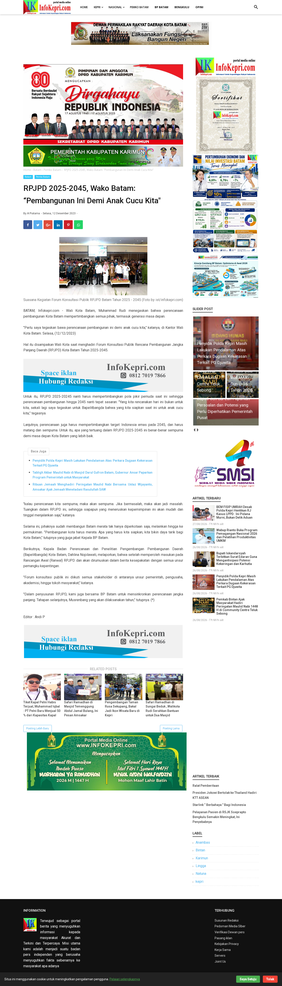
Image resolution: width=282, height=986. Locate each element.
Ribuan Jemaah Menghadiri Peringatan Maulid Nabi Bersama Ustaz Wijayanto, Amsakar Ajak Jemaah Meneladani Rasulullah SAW (92, 487)
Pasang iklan (223, 938)
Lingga (201, 866)
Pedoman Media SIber (230, 926)
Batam (28, 177)
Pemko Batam (139, 7)
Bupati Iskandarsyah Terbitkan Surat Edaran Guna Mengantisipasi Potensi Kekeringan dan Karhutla (236, 558)
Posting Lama (171, 728)
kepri (199, 881)
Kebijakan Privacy (227, 944)
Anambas (203, 842)
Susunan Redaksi (227, 920)
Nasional (115, 7)
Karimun (202, 858)
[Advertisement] (226, 697)
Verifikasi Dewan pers (230, 932)
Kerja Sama (223, 950)
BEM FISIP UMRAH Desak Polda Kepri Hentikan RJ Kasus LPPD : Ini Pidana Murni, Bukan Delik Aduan (234, 512)
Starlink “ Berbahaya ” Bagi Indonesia (219, 805)
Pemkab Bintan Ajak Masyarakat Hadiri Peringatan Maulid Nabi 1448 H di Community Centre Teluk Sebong (237, 606)
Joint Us (220, 961)
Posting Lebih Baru (37, 728)
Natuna (201, 873)
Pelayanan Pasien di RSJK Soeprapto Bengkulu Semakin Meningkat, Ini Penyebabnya (219, 817)
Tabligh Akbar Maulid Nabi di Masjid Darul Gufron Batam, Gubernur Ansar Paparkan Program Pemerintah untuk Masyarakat (92, 475)
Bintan (200, 850)
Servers (220, 955)
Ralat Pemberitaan (206, 785)
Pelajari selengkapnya (124, 979)
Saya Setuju (248, 979)
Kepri (97, 7)
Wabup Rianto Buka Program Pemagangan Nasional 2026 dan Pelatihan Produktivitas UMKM (237, 535)
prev (194, 430)
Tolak (270, 979)
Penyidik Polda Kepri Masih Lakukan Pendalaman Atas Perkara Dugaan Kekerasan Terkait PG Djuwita (92, 463)
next (197, 430)
